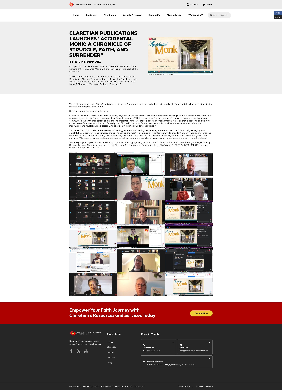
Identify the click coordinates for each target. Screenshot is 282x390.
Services (111, 358)
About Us (111, 347)
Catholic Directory (132, 15)
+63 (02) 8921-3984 (151, 351)
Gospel (110, 352)
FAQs (109, 363)
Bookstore (91, 15)
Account (194, 4)
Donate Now (201, 313)
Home (76, 15)
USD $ (278, 13)
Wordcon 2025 (195, 15)
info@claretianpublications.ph (194, 351)
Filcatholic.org (174, 15)
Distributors (110, 15)
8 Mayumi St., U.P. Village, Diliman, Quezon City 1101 (170, 365)
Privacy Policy (184, 386)
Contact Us (154, 15)
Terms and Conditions (204, 386)
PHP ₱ (277, 17)
